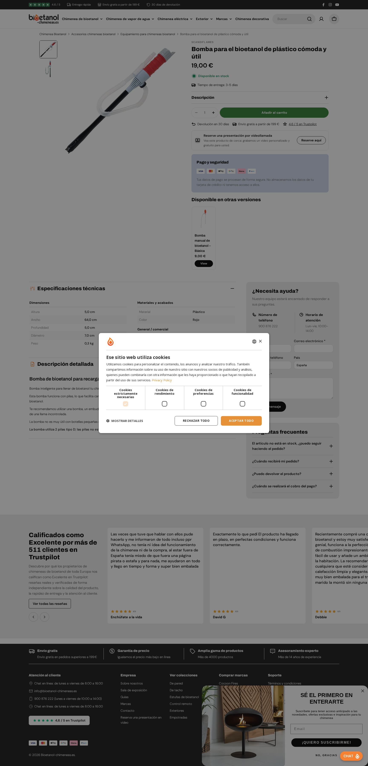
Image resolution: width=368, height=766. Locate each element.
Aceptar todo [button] (241, 421)
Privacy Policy (162, 380)
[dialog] (184, 383)
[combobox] (254, 341)
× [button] (260, 341)
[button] (124, 420)
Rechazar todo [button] (196, 421)
